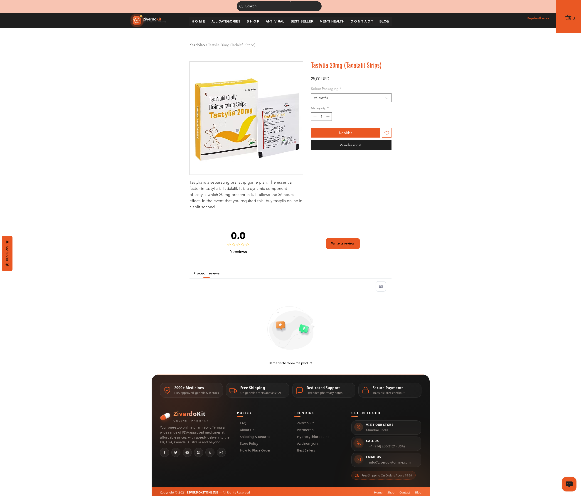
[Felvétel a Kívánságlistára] (386, 133)
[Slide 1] (290, 1)
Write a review (343, 243)
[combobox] (351, 97)
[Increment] (328, 117)
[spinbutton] (321, 117)
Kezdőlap (197, 45)
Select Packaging (326, 88)
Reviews (7, 253)
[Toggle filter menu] (381, 286)
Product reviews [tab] (207, 273)
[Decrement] (314, 117)
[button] (571, 17)
